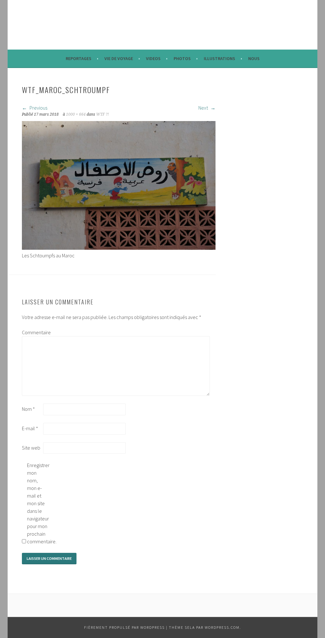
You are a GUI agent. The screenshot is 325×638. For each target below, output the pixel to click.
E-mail (30, 428)
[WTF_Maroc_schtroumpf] (119, 248)
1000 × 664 (76, 114)
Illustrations (219, 58)
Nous (254, 58)
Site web (31, 448)
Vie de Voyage (118, 58)
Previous (38, 108)
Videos (153, 58)
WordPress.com (222, 627)
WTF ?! (102, 114)
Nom (28, 409)
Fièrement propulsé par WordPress (124, 627)
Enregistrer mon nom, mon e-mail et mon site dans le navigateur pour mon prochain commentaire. (37, 503)
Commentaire (32, 332)
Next (203, 108)
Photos (182, 58)
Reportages (78, 58)
